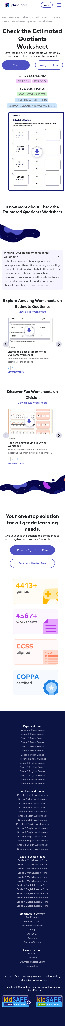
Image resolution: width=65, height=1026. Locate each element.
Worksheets (24, 17)
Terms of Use (13, 976)
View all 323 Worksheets (32, 402)
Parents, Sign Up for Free (32, 550)
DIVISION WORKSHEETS (32, 99)
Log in (47, 5)
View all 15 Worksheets (32, 311)
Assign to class (49, 65)
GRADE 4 (24, 81)
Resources (8, 17)
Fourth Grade (50, 17)
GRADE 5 (40, 81)
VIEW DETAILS (16, 372)
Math (37, 17)
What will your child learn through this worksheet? (27, 254)
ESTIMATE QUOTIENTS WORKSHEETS (31, 105)
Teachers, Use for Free (32, 563)
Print (16, 65)
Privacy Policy (32, 976)
